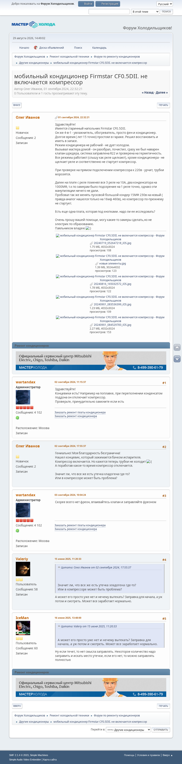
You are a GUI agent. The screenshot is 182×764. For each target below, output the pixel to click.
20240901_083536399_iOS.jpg (112, 304)
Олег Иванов (28, 117)
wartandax (25, 382)
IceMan (22, 617)
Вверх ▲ (168, 755)
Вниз (16, 105)
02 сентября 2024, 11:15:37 (70, 382)
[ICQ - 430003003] (17, 418)
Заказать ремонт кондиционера (76, 416)
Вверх (17, 706)
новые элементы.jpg (112, 263)
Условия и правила (148, 755)
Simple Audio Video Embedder (25, 759)
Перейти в (98, 729)
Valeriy (22, 558)
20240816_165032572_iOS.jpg (112, 284)
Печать (163, 105)
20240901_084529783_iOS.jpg (112, 325)
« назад (148, 92)
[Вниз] (177, 358)
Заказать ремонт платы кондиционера (80, 412)
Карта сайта (50, 759)
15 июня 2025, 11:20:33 (68, 558)
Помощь (129, 755)
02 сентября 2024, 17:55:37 (70, 446)
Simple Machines (39, 755)
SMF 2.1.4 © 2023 (19, 755)
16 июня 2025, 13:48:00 (68, 617)
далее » (162, 92)
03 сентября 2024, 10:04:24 (70, 494)
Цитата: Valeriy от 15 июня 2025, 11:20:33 (89, 626)
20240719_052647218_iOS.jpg (112, 243)
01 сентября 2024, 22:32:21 (73, 117)
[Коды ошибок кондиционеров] (17, 423)
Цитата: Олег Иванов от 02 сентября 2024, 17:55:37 (96, 567)
